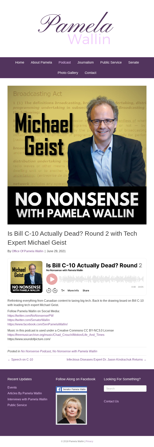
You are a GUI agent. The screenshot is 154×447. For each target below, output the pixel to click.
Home (19, 62)
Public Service (111, 62)
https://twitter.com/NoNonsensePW (31, 315)
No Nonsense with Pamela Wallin (74, 351)
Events (12, 387)
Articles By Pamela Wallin (25, 393)
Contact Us (111, 401)
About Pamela (41, 62)
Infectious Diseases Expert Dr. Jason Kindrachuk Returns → (106, 359)
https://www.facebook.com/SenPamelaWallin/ (38, 324)
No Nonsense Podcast (36, 351)
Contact (90, 73)
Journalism (85, 62)
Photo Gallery (68, 73)
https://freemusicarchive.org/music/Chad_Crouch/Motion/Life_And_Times (56, 334)
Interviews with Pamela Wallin (27, 399)
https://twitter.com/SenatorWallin (29, 320)
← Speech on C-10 (20, 359)
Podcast (65, 62)
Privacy (89, 441)
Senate (133, 62)
